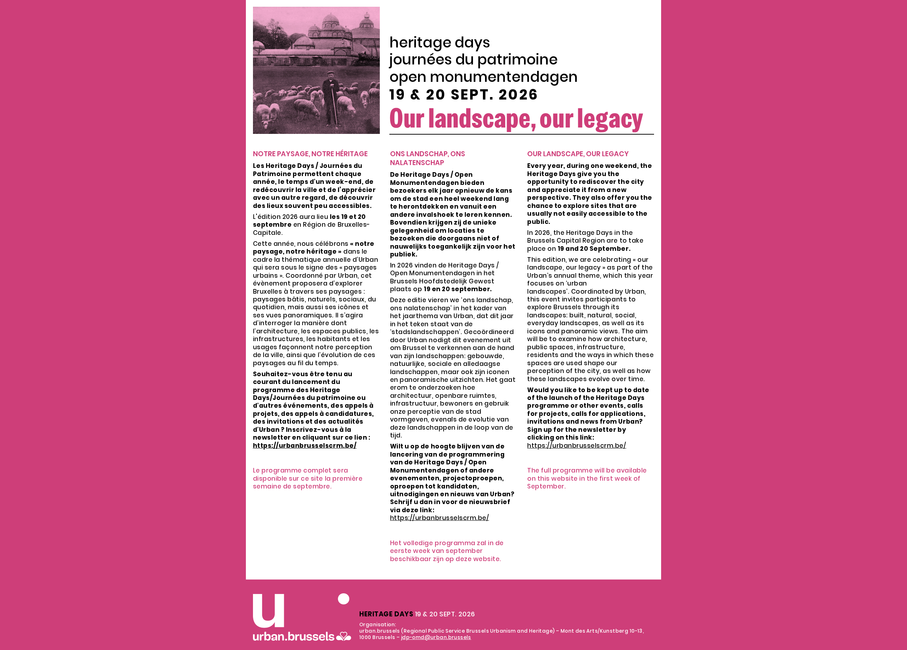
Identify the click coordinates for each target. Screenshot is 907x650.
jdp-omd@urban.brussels (436, 637)
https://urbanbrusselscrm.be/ (439, 518)
